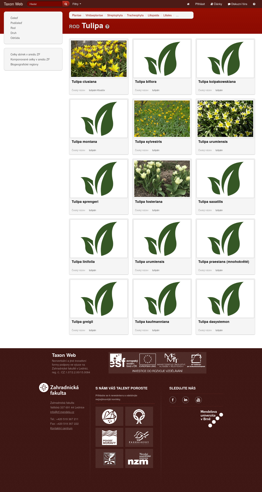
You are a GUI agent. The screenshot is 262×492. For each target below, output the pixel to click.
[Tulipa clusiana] (99, 58)
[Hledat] (66, 4)
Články (217, 4)
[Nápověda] (107, 26)
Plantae (76, 15)
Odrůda (15, 38)
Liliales (167, 15)
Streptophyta (115, 15)
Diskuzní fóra (239, 4)
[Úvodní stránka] (188, 4)
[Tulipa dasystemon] (225, 298)
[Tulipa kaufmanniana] (162, 298)
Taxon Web (13, 4)
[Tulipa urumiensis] (225, 118)
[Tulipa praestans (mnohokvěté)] (225, 238)
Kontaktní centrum (61, 428)
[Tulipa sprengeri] (99, 178)
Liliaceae (181, 15)
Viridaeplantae (94, 15)
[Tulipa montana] (99, 118)
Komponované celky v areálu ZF (30, 59)
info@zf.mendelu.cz (62, 412)
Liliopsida (153, 15)
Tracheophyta (135, 15)
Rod (13, 28)
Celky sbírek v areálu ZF (25, 54)
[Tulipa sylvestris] (162, 118)
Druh (13, 33)
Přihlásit (200, 4)
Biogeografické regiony (24, 64)
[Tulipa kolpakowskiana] (225, 58)
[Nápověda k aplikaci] (254, 4)
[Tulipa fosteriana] (162, 178)
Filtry (76, 4)
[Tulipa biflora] (162, 58)
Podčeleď (16, 23)
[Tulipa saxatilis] (225, 178)
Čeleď (14, 18)
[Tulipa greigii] (99, 298)
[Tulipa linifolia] (99, 238)
